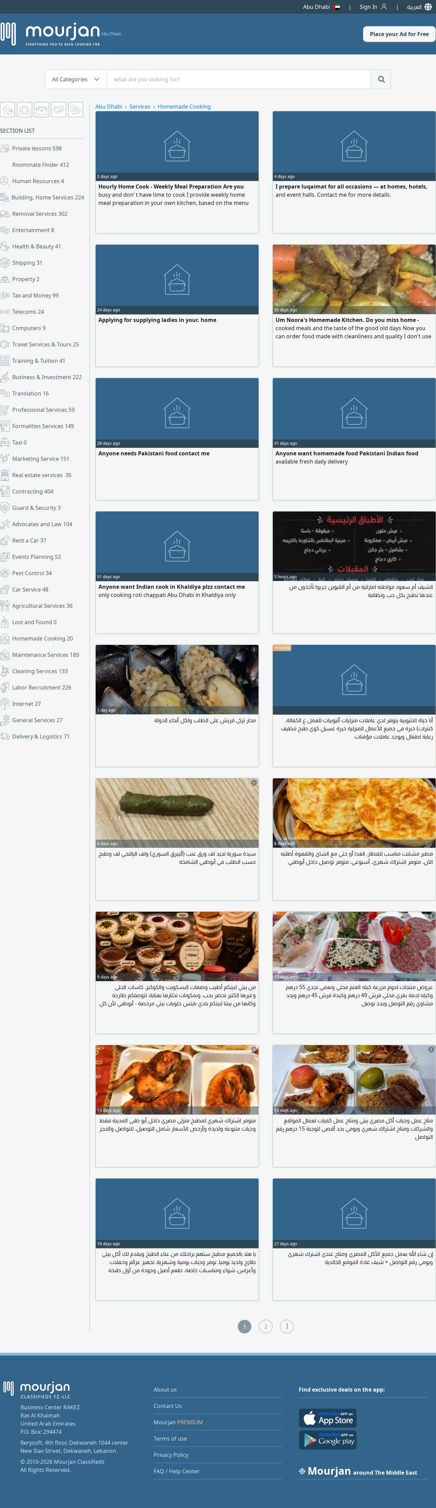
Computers (29, 328)
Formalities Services (43, 426)
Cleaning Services (40, 671)
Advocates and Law (42, 524)
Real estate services (42, 475)
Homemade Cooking (42, 638)
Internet (26, 704)
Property (26, 279)
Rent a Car (29, 540)
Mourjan (178, 1422)
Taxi (19, 442)
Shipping (27, 262)
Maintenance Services (45, 655)
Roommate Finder (40, 164)
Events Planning (36, 557)
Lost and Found (34, 622)
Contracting (32, 491)
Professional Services (43, 410)
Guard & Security (36, 508)
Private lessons (37, 148)
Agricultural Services (42, 606)
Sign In (368, 7)
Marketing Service (40, 459)
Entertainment (33, 230)
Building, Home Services (48, 197)
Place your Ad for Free (399, 34)
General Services (37, 720)
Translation (30, 393)
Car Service (30, 589)
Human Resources (38, 181)
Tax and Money (35, 295)
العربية (414, 7)
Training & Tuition (38, 360)
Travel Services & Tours (45, 344)
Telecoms (28, 311)
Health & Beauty (36, 246)
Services (140, 106)
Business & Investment (47, 377)
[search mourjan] (381, 79)
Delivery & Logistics (41, 736)
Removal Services (39, 213)
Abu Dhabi (316, 7)
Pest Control (32, 573)
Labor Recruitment (41, 687)
